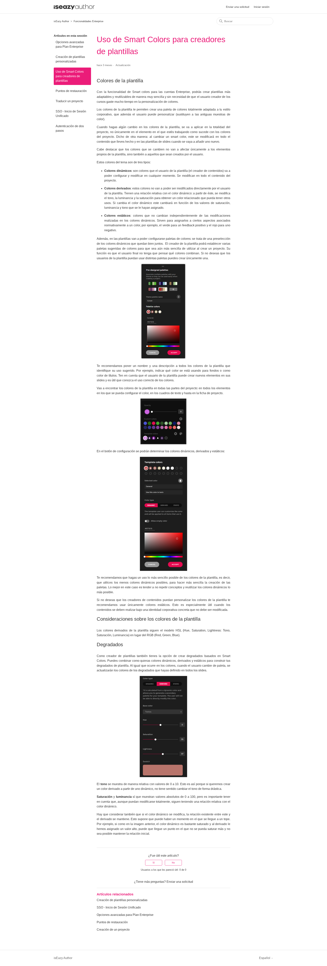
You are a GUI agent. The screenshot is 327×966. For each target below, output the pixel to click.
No (173, 862)
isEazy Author (61, 21)
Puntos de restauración (71, 91)
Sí (154, 862)
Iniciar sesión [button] (261, 6)
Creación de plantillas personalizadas (70, 59)
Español (265, 958)
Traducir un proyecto (69, 101)
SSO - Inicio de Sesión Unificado (71, 114)
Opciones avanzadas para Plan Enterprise (70, 44)
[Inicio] (74, 6)
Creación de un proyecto (113, 929)
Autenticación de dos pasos (70, 128)
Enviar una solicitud (237, 6)
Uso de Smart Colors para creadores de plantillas (70, 76)
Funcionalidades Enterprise (88, 21)
